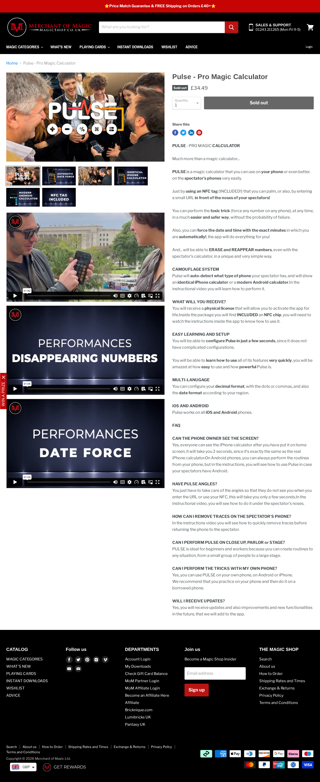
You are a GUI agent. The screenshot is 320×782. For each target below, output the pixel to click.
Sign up (196, 689)
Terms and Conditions (278, 702)
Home (12, 63)
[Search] (231, 27)
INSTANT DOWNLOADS (135, 47)
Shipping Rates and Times (282, 681)
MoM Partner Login (142, 681)
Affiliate (132, 702)
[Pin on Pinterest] (199, 133)
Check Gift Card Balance (146, 673)
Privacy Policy (271, 695)
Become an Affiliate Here (147, 695)
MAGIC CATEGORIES (23, 47)
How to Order (271, 673)
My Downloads (138, 666)
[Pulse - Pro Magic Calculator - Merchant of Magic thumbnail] (23, 176)
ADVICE (192, 47)
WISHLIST (169, 47)
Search (265, 659)
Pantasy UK (135, 724)
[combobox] (162, 27)
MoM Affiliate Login (142, 688)
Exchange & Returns (277, 688)
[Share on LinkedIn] (191, 133)
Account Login (137, 659)
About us (267, 666)
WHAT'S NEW (60, 47)
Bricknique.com (138, 710)
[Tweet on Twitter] (183, 133)
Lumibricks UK (138, 717)
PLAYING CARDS (93, 47)
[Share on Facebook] (175, 133)
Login (309, 47)
